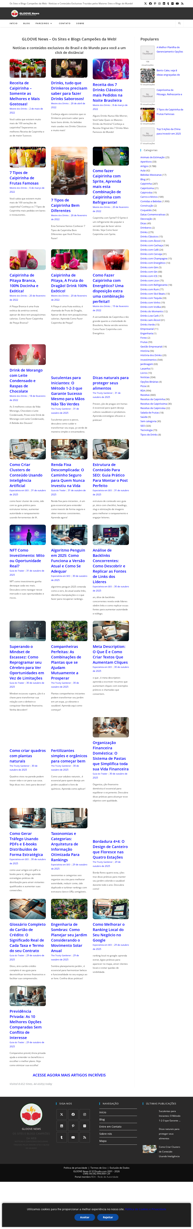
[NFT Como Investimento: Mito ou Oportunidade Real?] (28, 542)
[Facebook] (73, 1114)
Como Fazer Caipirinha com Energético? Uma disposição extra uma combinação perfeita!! (108, 288)
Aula (142, 170)
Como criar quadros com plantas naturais (28, 756)
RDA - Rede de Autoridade (104, 1176)
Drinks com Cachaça (151, 245)
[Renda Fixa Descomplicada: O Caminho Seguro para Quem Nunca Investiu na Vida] (69, 457)
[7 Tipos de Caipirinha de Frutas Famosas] (28, 165)
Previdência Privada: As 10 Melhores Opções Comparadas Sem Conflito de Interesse (26, 1024)
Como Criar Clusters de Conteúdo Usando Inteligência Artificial (26, 475)
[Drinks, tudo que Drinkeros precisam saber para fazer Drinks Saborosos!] (69, 75)
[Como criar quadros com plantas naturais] (28, 743)
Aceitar (84, 1217)
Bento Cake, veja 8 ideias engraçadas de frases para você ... (168, 73)
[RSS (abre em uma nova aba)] (181, 3)
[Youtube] (73, 1137)
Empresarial (147, 329)
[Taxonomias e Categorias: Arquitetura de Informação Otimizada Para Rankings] (69, 826)
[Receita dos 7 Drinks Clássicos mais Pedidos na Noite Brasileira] (111, 77)
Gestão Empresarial (151, 346)
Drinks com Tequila (151, 298)
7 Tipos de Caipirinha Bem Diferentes (65, 205)
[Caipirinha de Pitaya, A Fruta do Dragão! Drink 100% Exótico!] (69, 267)
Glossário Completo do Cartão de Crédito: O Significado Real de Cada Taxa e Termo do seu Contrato (28, 937)
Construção (146, 205)
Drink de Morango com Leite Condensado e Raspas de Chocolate (26, 381)
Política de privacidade (75, 1167)
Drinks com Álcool (150, 240)
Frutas (144, 342)
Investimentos (148, 359)
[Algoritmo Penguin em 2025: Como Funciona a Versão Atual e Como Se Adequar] (69, 542)
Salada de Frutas (149, 412)
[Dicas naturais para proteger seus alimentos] (111, 370)
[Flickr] (85, 1126)
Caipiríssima (147, 188)
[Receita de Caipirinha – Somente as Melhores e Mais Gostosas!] (28, 75)
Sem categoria (148, 421)
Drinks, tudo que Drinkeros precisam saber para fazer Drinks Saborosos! (69, 90)
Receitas (145, 395)
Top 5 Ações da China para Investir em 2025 (169, 131)
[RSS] (85, 1137)
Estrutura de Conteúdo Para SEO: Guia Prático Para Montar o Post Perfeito (110, 475)
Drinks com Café (149, 249)
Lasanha (145, 368)
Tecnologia (146, 430)
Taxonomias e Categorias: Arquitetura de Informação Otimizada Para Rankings (65, 846)
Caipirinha (146, 183)
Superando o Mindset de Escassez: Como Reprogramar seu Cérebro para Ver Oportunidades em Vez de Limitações (27, 662)
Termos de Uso (98, 1167)
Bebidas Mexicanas (151, 174)
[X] (62, 1114)
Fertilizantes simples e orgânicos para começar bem (69, 756)
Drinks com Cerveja (151, 254)
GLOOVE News (81, 1171)
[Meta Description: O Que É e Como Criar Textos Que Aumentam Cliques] (111, 639)
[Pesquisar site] (179, 23)
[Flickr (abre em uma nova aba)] (172, 3)
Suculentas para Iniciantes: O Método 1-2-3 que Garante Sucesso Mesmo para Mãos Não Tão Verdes (68, 391)
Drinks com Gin (148, 271)
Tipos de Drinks (149, 434)
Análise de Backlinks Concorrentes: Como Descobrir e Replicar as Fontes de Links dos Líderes (109, 566)
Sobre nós (105, 1134)
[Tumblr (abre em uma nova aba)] (168, 3)
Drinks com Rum (149, 289)
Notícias (144, 377)
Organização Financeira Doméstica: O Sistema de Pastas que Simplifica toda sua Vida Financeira (111, 755)
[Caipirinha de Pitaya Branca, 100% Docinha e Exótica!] (28, 267)
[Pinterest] (73, 1126)
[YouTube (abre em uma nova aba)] (177, 3)
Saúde (143, 417)
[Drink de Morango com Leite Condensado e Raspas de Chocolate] (28, 362)
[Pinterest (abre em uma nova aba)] (155, 3)
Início (102, 1112)
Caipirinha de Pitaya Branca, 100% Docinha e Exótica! (24, 283)
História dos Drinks (151, 355)
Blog (142, 179)
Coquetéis (146, 210)
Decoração (146, 218)
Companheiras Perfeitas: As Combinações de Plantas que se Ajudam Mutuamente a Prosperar (66, 662)
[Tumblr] (62, 1137)
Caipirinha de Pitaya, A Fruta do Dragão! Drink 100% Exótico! (69, 283)
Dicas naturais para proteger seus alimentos (111, 383)
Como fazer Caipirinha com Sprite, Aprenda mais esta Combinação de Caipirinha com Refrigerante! (107, 186)
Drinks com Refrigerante (153, 285)
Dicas (143, 223)
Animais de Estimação (152, 157)
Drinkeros (145, 227)
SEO (142, 425)
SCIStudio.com (99, 1171)
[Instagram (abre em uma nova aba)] (159, 3)
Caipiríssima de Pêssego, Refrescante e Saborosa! (169, 92)
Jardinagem (146, 364)
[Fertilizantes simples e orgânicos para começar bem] (69, 743)
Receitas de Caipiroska (152, 408)
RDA (142, 390)
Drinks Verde (147, 324)
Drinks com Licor (149, 280)
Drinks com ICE (148, 276)
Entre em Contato (110, 1126)
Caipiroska (146, 192)
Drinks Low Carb (149, 315)
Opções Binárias (149, 381)
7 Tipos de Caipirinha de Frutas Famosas (24, 178)
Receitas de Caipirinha (152, 399)
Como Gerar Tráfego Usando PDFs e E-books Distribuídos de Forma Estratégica (26, 844)
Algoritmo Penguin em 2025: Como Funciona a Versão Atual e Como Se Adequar (68, 561)
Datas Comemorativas (152, 214)
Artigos (144, 166)
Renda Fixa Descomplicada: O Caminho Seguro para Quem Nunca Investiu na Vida (68, 475)
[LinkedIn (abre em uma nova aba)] (164, 3)
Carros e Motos (149, 196)
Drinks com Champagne (153, 258)
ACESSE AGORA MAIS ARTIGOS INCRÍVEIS (69, 1075)
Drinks (144, 232)
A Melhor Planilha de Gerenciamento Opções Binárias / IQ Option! (170, 50)
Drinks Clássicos (149, 236)
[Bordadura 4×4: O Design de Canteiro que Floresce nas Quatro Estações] (111, 834)
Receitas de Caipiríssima (153, 403)
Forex (143, 337)
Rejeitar (108, 1217)
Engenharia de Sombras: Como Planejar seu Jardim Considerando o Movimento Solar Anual (69, 937)
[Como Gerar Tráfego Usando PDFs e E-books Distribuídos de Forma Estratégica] (28, 826)
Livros (143, 373)
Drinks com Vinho (150, 302)
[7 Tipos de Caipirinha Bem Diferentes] (69, 192)
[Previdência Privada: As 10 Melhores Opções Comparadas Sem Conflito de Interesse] (28, 1004)
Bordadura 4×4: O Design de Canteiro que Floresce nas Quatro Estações (110, 849)
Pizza (143, 386)
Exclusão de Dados (119, 1167)
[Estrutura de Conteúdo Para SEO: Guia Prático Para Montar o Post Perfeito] (111, 457)
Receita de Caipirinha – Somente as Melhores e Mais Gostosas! (25, 93)
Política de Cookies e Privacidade (145, 1209)
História (144, 351)
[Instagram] (85, 1114)
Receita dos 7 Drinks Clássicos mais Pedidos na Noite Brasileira (108, 92)
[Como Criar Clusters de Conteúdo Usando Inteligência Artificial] (28, 457)
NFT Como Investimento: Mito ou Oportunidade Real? (27, 558)
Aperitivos (146, 161)
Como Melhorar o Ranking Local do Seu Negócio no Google (109, 932)
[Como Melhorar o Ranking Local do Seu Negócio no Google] (111, 917)
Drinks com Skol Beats (152, 293)
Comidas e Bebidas (151, 201)
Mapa (102, 1141)
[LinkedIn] (62, 1126)
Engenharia (146, 333)
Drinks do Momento (151, 311)
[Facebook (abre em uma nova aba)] (150, 3)
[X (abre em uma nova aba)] (145, 3)
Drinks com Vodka (150, 307)
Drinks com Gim (149, 267)
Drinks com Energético (152, 262)
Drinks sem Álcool (150, 320)
